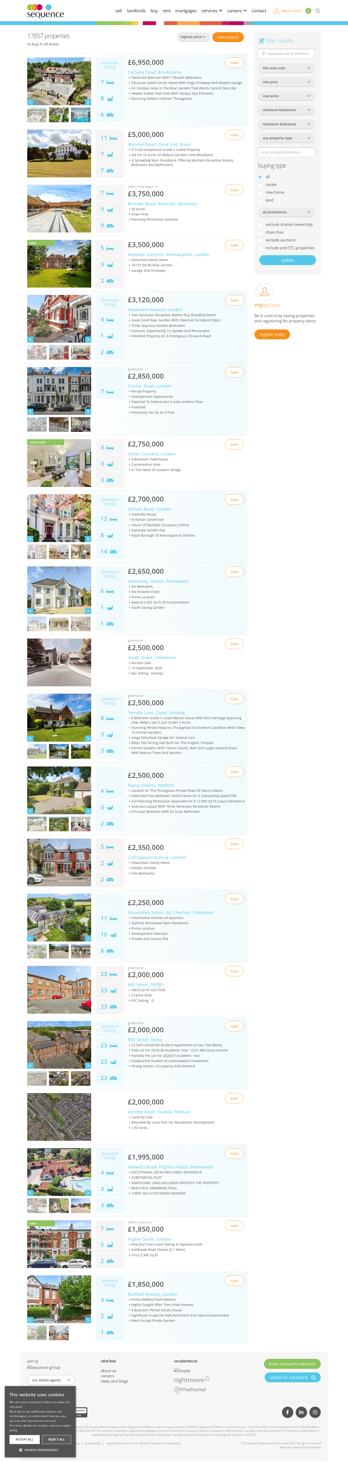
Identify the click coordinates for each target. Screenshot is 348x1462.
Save (228, 37)
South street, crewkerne (152, 657)
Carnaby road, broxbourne (155, 72)
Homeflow (314, 1447)
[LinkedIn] (301, 1412)
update (287, 260)
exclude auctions (280, 240)
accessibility (93, 1443)
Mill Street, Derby (145, 1039)
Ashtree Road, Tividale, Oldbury (159, 1112)
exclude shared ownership (289, 224)
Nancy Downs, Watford (151, 785)
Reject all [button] (56, 1439)
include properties (290, 247)
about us (108, 1370)
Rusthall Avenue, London (152, 1294)
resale (271, 184)
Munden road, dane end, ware (159, 144)
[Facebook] (287, 1412)
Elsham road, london (149, 509)
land (269, 200)
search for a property (289, 1377)
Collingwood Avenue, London (157, 857)
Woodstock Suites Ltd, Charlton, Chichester (171, 912)
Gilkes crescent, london (152, 454)
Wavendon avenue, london (155, 309)
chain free (274, 232)
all (267, 176)
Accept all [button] (24, 1439)
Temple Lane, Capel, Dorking (156, 712)
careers (235, 10)
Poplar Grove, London (149, 1239)
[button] (40, 1450)
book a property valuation (292, 1363)
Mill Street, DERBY (146, 984)
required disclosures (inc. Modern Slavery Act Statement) (143, 1443)
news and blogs (114, 1381)
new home (274, 192)
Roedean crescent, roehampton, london (169, 254)
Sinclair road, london (149, 386)
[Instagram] (315, 1412)
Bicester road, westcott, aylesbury (162, 203)
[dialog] (40, 1421)
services (210, 10)
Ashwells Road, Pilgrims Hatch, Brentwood (170, 1167)
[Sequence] (45, 10)
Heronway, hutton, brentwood (158, 581)
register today (272, 334)
